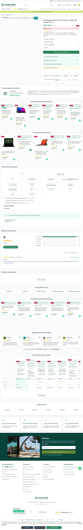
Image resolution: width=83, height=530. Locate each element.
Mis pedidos (45, 476)
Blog (24, 472)
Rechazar (27, 527)
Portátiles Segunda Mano (58, 291)
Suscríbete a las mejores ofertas (58, 452)
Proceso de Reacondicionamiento (10, 476)
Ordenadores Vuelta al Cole (29, 481)
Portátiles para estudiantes (74, 291)
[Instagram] (10, 467)
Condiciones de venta (68, 469)
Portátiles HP (9, 291)
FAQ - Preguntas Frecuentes (8, 474)
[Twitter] (5, 467)
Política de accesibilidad (68, 474)
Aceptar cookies (54, 527)
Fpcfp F (9, 337)
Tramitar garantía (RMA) (48, 479)
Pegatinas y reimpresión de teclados (31, 484)
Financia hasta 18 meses (68, 472)
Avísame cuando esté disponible (61, 52)
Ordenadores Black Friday (28, 476)
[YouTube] (7, 467)
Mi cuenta (45, 474)
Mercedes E (69, 337)
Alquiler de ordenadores (28, 467)
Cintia (28, 337)
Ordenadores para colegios (29, 479)
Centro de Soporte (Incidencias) (9, 469)
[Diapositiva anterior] (3, 18)
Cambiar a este (21, 374)
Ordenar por (66, 252)
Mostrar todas (41, 395)
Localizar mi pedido (47, 472)
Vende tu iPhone (26, 486)
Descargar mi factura (48, 469)
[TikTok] (12, 467)
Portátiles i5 (25, 291)
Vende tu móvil (26, 489)
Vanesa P (49, 337)
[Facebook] (3, 467)
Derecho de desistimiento (49, 467)
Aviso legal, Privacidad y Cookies (70, 467)
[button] (19, 9)
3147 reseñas (56, 349)
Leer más (45, 36)
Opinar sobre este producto (10, 247)
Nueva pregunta (41, 279)
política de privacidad (57, 455)
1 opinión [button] (50, 30)
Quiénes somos (5, 479)
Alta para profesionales (28, 469)
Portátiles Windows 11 (41, 291)
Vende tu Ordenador (27, 491)
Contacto (4, 471)
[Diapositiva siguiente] (37, 18)
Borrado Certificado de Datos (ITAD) (31, 474)
